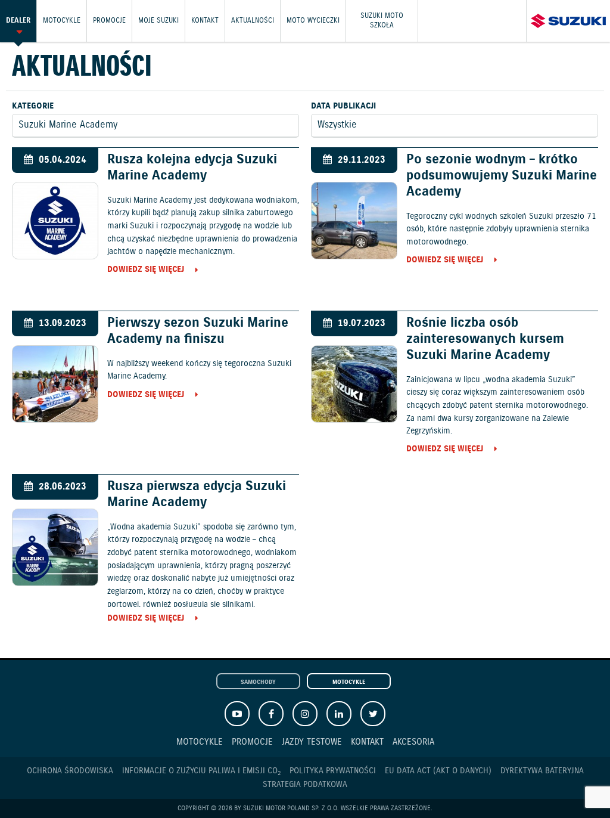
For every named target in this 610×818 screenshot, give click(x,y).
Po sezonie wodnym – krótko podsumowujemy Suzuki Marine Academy (501, 175)
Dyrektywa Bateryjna (542, 771)
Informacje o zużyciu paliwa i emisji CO (201, 771)
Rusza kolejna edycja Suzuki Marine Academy (192, 167)
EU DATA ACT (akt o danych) (438, 771)
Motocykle (61, 21)
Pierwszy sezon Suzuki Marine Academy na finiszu (197, 331)
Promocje (109, 21)
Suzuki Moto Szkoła (381, 20)
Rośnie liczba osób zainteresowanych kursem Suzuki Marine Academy (485, 339)
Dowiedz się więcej (145, 270)
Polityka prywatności (333, 771)
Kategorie (33, 106)
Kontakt (205, 21)
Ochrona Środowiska (70, 771)
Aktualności (252, 21)
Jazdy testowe (312, 742)
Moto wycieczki (313, 21)
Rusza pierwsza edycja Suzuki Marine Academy (196, 494)
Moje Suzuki (158, 21)
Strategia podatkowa (305, 784)
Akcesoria (413, 742)
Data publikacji (343, 106)
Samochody (258, 682)
